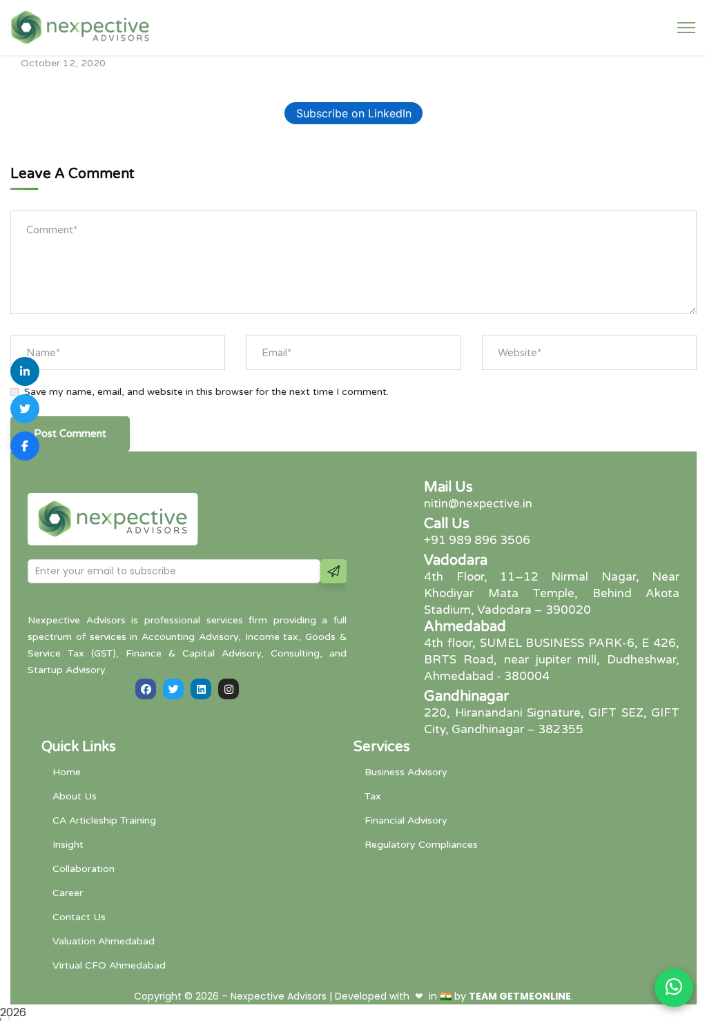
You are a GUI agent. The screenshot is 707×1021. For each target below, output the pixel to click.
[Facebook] (145, 689)
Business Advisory (406, 772)
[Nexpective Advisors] (80, 27)
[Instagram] (228, 689)
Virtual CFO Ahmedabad (109, 965)
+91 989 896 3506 (477, 540)
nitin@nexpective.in (478, 503)
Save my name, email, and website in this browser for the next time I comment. (206, 392)
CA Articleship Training (104, 820)
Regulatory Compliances (421, 844)
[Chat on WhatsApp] (674, 988)
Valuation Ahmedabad (103, 941)
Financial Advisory (406, 820)
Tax (373, 796)
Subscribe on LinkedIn (353, 113)
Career (67, 893)
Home (66, 772)
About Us (74, 796)
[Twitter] (173, 689)
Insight (68, 844)
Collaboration (83, 869)
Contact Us (79, 917)
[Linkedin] (201, 689)
